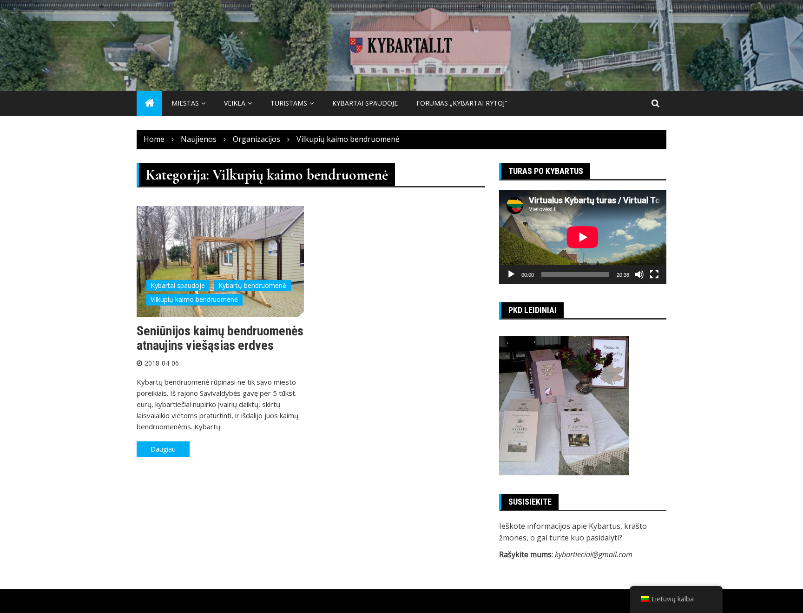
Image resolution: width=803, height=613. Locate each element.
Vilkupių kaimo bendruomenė (194, 299)
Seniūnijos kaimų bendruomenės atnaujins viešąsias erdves (220, 338)
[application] (582, 237)
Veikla (234, 103)
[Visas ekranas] (654, 274)
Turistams (288, 103)
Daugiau (163, 449)
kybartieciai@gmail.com (593, 554)
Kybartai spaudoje (365, 103)
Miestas (185, 103)
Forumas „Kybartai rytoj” (461, 103)
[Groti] (511, 274)
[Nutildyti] (639, 274)
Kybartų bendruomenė (252, 285)
